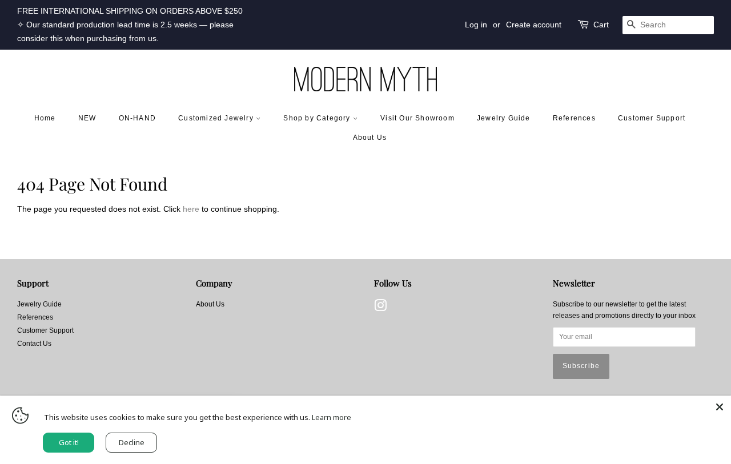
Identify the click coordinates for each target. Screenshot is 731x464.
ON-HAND (137, 118)
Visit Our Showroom (417, 118)
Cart (601, 24)
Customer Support (651, 118)
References (574, 118)
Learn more (331, 417)
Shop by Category (317, 118)
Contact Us (34, 344)
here (191, 208)
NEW (87, 118)
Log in (476, 24)
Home (45, 118)
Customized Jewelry (217, 118)
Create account (533, 24)
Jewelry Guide (504, 118)
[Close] (719, 407)
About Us (370, 138)
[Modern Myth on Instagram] (380, 308)
